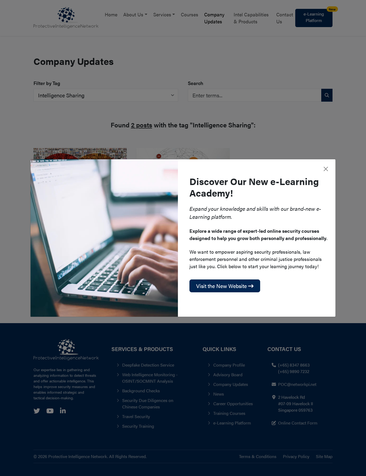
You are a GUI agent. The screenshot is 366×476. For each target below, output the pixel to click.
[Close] (326, 169)
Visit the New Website (222, 286)
